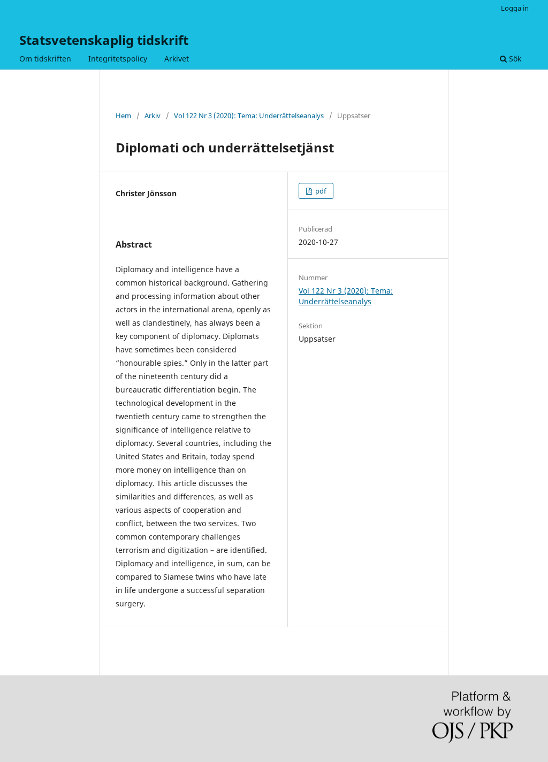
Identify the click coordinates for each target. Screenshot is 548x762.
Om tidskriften (45, 58)
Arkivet (176, 58)
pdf (320, 191)
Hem (123, 115)
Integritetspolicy (117, 58)
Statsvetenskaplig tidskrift (103, 40)
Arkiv (152, 115)
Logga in (515, 8)
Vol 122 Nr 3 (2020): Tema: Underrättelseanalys (249, 115)
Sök (514, 58)
